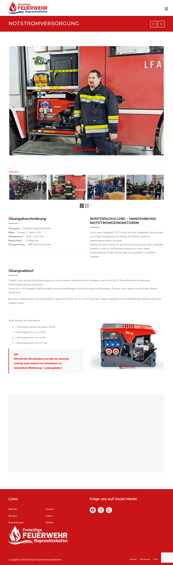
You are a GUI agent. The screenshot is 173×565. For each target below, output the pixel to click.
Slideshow (13, 171)
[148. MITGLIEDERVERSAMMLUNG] (153, 24)
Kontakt (49, 522)
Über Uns (12, 509)
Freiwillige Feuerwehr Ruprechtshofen (43, 559)
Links (155, 559)
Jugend (49, 515)
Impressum (145, 559)
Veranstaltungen (16, 522)
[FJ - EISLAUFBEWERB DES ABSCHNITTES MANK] (161, 24)
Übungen (12, 515)
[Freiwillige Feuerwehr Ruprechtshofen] (27, 8)
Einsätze (50, 509)
